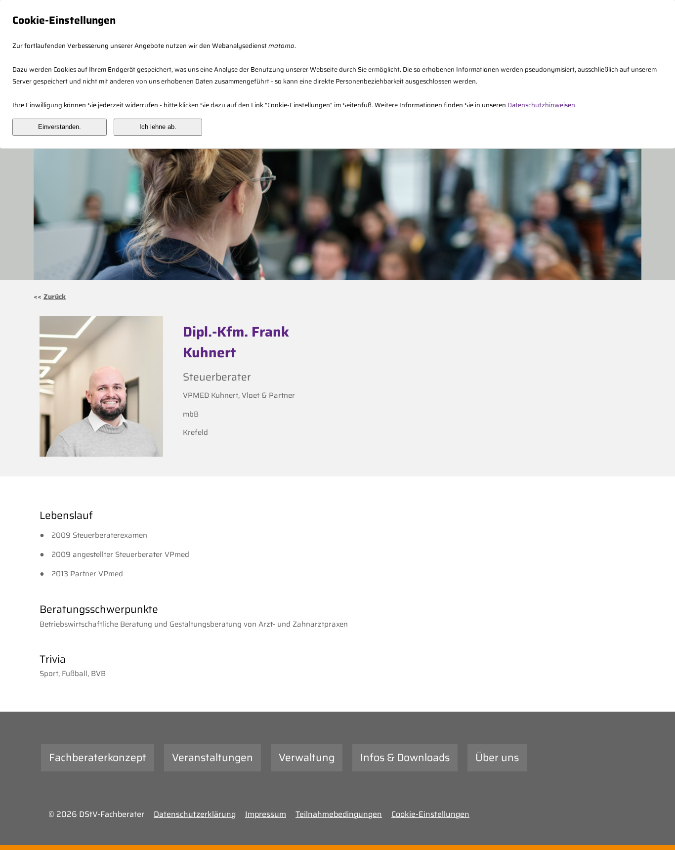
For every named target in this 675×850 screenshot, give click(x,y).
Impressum (265, 814)
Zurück (54, 296)
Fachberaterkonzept (97, 757)
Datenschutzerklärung (195, 814)
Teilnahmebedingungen (338, 814)
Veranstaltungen (212, 757)
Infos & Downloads (405, 757)
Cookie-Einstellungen (430, 814)
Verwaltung (307, 757)
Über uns (497, 757)
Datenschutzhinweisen (541, 105)
